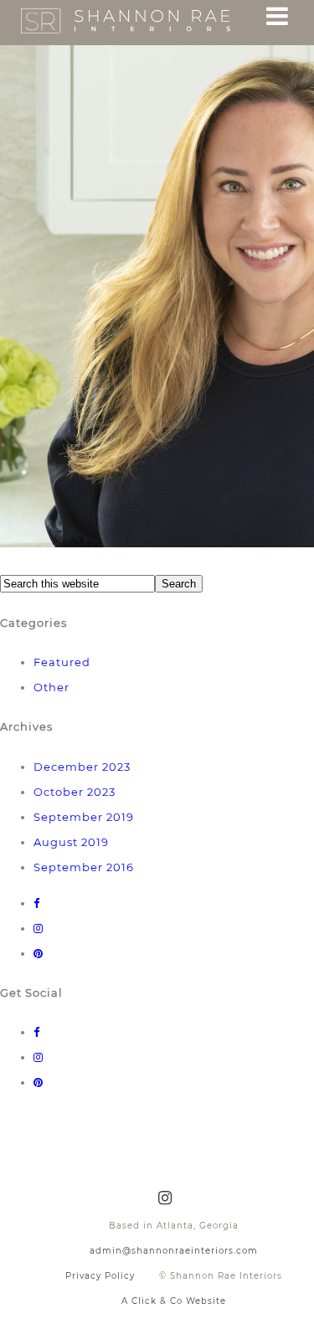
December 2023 (82, 766)
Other (51, 687)
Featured (61, 662)
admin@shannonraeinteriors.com (174, 1250)
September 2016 (83, 867)
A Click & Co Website (173, 1300)
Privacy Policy (100, 1275)
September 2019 (83, 816)
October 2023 (74, 791)
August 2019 (71, 842)
